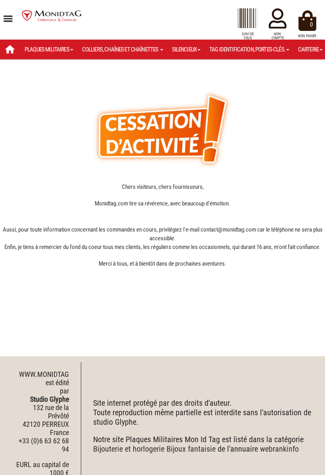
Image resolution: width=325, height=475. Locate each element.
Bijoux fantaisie (191, 449)
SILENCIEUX (184, 49)
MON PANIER (307, 29)
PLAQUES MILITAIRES (47, 49)
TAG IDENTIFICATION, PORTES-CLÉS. (247, 49)
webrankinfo (279, 449)
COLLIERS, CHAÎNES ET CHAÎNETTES (120, 49)
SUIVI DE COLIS (248, 36)
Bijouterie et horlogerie (128, 449)
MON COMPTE (277, 36)
